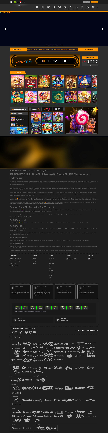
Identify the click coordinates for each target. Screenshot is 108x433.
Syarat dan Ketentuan (14, 265)
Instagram (93, 258)
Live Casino (48, 9)
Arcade (76, 9)
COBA (37, 115)
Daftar (94, 2)
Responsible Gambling (15, 261)
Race (54, 9)
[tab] (36, 109)
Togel (59, 9)
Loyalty (34, 261)
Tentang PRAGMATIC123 (15, 258)
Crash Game (70, 9)
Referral (34, 263)
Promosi (93, 9)
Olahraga (65, 9)
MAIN (18, 81)
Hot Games (37, 9)
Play (28, 62)
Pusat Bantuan (13, 263)
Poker (82, 9)
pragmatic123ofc (72, 258)
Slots (43, 9)
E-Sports (88, 9)
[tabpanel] (54, 29)
